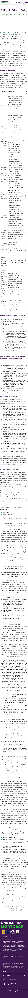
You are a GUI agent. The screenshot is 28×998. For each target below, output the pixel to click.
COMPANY (6, 971)
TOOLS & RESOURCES (9, 980)
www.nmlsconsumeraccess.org (9, 941)
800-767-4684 (7, 936)
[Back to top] (14, 995)
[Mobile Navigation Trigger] (26, 2)
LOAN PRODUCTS (8, 975)
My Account (19, 2)
